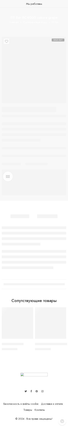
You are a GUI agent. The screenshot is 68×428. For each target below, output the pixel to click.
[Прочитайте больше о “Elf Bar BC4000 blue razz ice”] (61, 338)
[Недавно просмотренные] (62, 421)
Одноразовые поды (35, 22)
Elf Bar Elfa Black (13, 344)
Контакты (40, 410)
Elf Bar (55, 22)
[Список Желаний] (6, 41)
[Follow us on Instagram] (42, 391)
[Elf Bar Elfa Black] (17, 323)
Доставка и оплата (52, 404)
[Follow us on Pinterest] (37, 391)
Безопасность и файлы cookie (20, 404)
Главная (13, 22)
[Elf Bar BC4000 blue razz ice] (50, 323)
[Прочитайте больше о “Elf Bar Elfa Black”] (28, 338)
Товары (27, 410)
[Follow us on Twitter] (25, 391)
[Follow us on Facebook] (31, 391)
